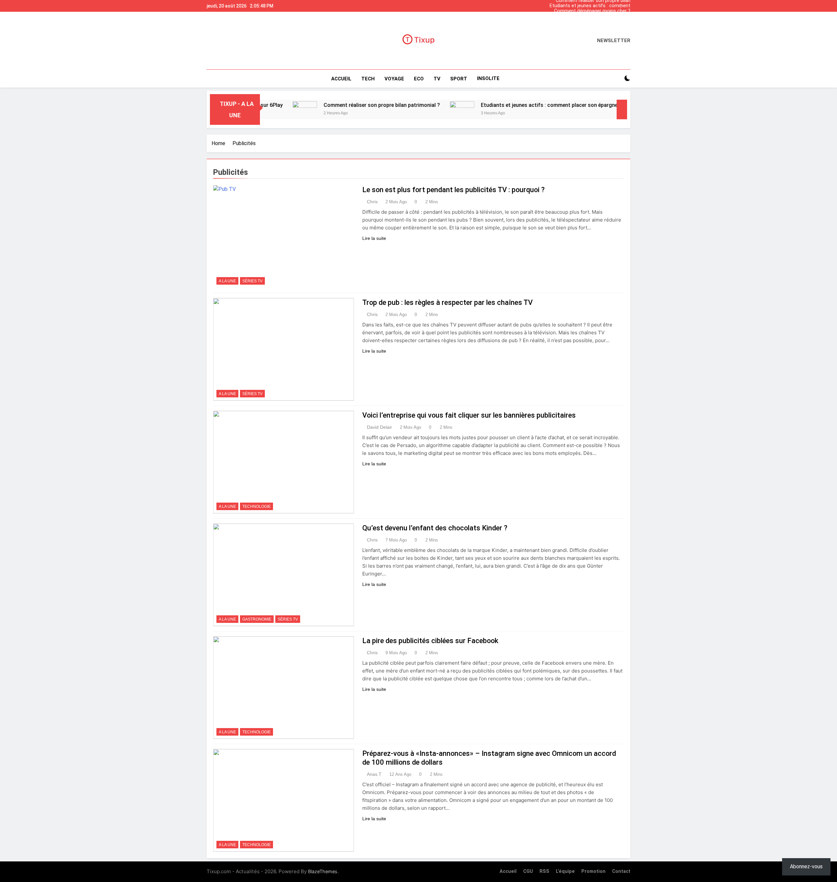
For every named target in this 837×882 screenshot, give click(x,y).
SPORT (458, 79)
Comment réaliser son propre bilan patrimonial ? (593, 21)
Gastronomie (256, 619)
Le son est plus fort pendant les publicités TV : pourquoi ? (453, 190)
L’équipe (565, 871)
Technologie (256, 506)
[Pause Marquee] (622, 109)
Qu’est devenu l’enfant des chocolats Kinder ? (434, 528)
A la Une (227, 281)
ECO (419, 79)
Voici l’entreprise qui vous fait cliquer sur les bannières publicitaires (469, 415)
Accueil (341, 79)
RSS (544, 871)
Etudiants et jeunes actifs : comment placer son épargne (590, 5)
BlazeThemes (322, 871)
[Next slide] (627, 4)
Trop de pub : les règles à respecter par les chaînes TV (447, 302)
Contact (621, 871)
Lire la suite (374, 238)
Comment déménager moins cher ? (592, 11)
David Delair (379, 427)
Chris (372, 201)
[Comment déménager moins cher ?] (608, 109)
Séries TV (252, 281)
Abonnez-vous (806, 866)
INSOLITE (488, 78)
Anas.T (374, 774)
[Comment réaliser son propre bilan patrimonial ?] (274, 109)
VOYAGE (394, 79)
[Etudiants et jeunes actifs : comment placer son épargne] (431, 109)
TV (437, 79)
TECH (368, 79)
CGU (528, 871)
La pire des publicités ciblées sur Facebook (430, 641)
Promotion (593, 871)
